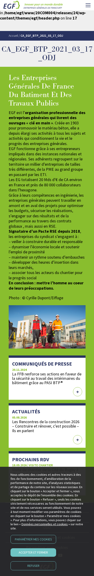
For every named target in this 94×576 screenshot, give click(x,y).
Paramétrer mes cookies (33, 539)
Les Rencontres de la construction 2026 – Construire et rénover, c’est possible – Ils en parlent (45, 426)
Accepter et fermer (33, 552)
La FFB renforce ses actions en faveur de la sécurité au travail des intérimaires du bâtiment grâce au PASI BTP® (46, 378)
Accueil (13, 36)
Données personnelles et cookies (44, 524)
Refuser (33, 566)
